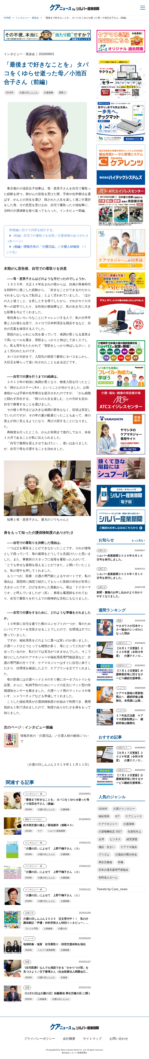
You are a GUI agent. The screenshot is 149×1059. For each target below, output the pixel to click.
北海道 (64, 977)
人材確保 (48, 928)
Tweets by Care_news (112, 889)
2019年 (10, 92)
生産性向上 (134, 831)
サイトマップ (92, 1038)
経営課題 (131, 839)
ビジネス (115, 839)
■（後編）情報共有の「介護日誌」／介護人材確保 (44, 246)
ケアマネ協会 (129, 846)
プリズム (104, 854)
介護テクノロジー (124, 808)
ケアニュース (134, 816)
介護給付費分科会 (126, 854)
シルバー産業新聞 (56, 831)
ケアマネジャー (108, 823)
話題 (27, 962)
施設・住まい (107, 846)
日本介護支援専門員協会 (113, 869)
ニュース (29, 938)
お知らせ (29, 913)
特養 (120, 862)
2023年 (28, 950)
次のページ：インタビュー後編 (28, 727)
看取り (62, 92)
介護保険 (48, 92)
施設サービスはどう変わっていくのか (36, 819)
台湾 (101, 839)
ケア (40, 831)
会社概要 (69, 1038)
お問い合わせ (118, 1038)
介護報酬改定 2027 (110, 831)
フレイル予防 (31, 928)
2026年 (103, 808)
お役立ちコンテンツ (124, 643)
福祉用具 (104, 816)
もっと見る (137, 540)
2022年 (28, 977)
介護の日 (62, 928)
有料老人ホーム (108, 877)
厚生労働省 (105, 862)
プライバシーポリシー (39, 1038)
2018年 (28, 854)
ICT (117, 816)
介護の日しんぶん (28, 92)
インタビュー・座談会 (35, 794)
